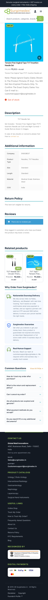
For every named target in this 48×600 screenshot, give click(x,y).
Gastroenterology (15, 485)
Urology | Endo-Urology (17, 477)
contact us (15, 136)
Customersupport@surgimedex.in (22, 466)
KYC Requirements (15, 536)
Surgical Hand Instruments (18, 497)
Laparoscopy (13, 493)
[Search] (40, 18)
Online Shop (12, 508)
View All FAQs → (36, 368)
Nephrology (12, 489)
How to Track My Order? (17, 516)
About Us (11, 524)
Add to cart (18, 268)
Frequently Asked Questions (19, 520)
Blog (9, 540)
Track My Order (14, 512)
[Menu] (41, 11)
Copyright (22, 593)
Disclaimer (12, 593)
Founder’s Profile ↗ (15, 596)
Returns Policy (13, 532)
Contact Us (12, 528)
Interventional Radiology (17, 481)
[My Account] (35, 11)
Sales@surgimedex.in (17, 460)
